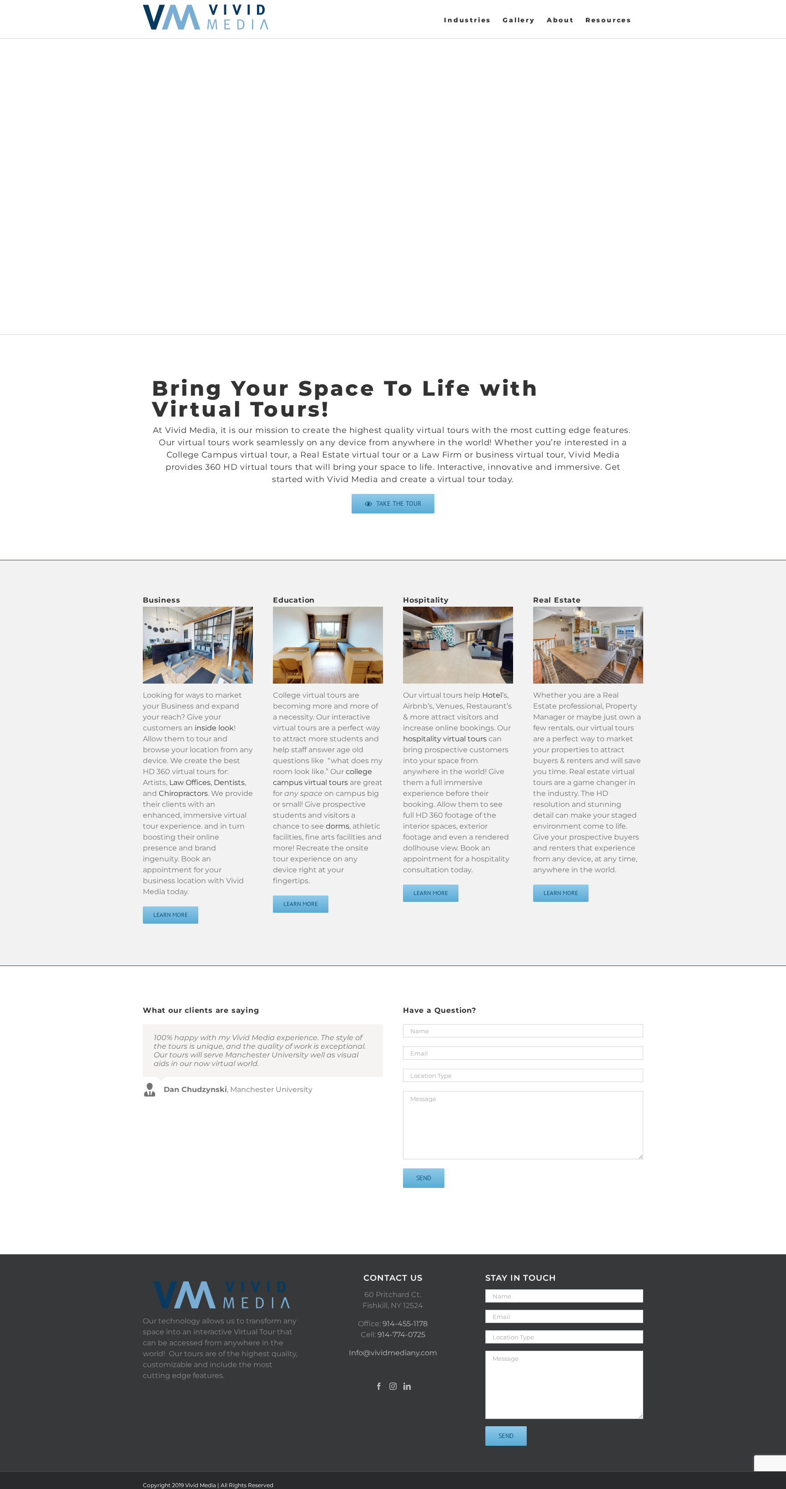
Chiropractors (183, 793)
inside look (214, 728)
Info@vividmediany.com (393, 1352)
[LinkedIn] (407, 1386)
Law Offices (190, 782)
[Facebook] (379, 1386)
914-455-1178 (405, 1323)
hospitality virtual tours (445, 738)
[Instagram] (393, 1386)
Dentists (229, 782)
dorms (337, 826)
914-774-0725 (401, 1334)
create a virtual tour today (456, 479)
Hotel (492, 695)
